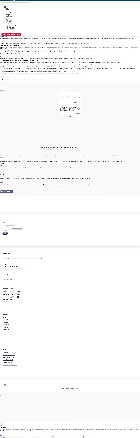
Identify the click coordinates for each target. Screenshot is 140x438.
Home (5, 6)
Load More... (70, 116)
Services (5, 22)
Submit (5, 233)
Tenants (5, 17)
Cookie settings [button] (41, 421)
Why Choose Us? (9, 15)
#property (79, 109)
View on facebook (77, 102)
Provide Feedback (9, 29)
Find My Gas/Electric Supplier (11, 25)
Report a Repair (9, 21)
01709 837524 (13, 0)
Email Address (4, 224)
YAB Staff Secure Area (10, 30)
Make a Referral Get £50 (10, 27)
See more (74, 99)
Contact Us (6, 31)
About (5, 7)
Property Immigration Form (11, 28)
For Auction (8, 11)
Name (3, 222)
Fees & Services (7, 362)
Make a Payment (9, 16)
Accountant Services (10, 23)
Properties (6, 8)
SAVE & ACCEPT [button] (3, 437)
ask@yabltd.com (5, 0)
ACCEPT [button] (46, 421)
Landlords (5, 13)
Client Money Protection (10, 365)
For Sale (7, 9)
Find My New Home (5, 191)
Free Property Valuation (10, 12)
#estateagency (69, 110)
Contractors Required (10, 24)
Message (3, 227)
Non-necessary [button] (2, 434)
